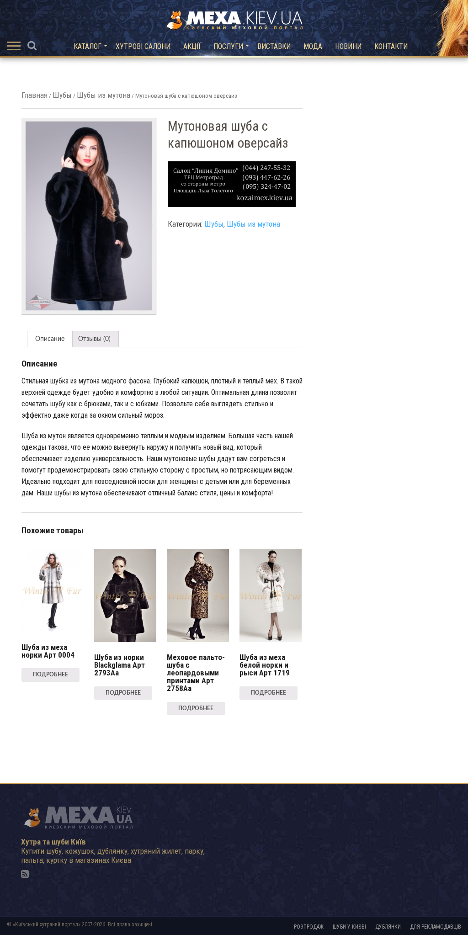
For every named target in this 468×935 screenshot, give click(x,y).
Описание (49, 339)
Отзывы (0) (94, 339)
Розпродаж (309, 927)
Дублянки (388, 927)
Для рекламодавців (435, 927)
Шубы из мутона (103, 95)
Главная (34, 95)
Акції (192, 46)
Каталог (87, 46)
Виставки (274, 46)
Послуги (228, 46)
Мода (312, 46)
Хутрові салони (143, 46)
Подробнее (50, 674)
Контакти (391, 46)
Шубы (62, 95)
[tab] (50, 339)
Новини (348, 46)
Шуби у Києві (349, 927)
